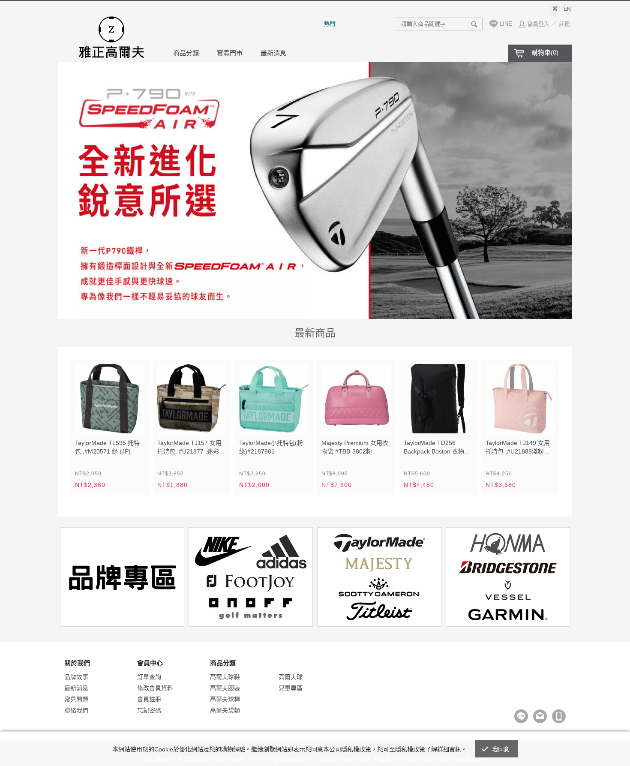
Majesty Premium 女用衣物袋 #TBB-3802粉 (354, 447)
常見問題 (76, 699)
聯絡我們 (76, 710)
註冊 (564, 24)
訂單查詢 (149, 676)
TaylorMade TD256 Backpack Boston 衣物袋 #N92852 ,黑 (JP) (437, 448)
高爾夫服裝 (225, 688)
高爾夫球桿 (225, 699)
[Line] (521, 716)
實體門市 (230, 53)
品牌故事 (76, 676)
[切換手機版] (559, 716)
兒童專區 (291, 688)
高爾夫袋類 (225, 710)
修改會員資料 (155, 688)
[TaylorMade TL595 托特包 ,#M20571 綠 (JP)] (109, 398)
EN (567, 9)
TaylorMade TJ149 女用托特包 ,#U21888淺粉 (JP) (518, 448)
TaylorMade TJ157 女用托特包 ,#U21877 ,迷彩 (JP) (189, 448)
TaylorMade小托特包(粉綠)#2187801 (271, 447)
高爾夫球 (291, 676)
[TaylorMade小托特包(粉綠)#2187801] (274, 398)
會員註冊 (149, 699)
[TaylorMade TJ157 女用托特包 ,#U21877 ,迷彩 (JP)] (192, 398)
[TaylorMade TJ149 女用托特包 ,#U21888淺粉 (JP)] (520, 398)
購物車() (544, 52)
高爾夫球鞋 (225, 676)
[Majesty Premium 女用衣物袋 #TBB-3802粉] (356, 398)
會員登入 (538, 24)
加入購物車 (132, 421)
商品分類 (186, 53)
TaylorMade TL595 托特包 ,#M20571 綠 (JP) (107, 447)
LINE (506, 24)
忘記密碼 (149, 710)
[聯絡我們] (540, 716)
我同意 (501, 749)
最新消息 (273, 53)
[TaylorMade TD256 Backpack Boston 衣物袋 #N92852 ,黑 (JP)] (438, 398)
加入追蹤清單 (112, 421)
